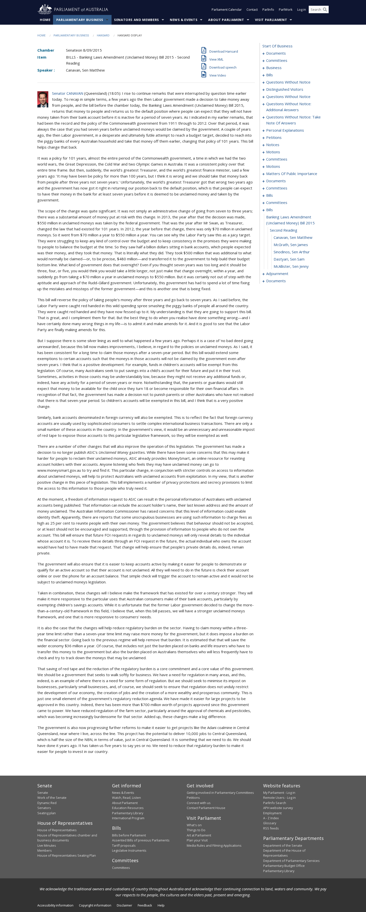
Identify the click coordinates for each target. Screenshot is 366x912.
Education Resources (128, 808)
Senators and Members (136, 19)
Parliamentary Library (127, 813)
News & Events (183, 19)
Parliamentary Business (79, 19)
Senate (42, 792)
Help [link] (161, 905)
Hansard (103, 35)
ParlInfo (268, 9)
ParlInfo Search (274, 803)
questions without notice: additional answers (288, 106)
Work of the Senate (51, 797)
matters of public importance (291, 173)
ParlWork (286, 9)
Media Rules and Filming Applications (214, 845)
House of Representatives (57, 830)
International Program (128, 818)
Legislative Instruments (129, 850)
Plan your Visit (197, 840)
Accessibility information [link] (55, 905)
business (274, 67)
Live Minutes (46, 845)
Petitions (193, 797)
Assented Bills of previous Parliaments (141, 840)
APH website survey (278, 808)
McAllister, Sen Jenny (291, 266)
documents (276, 53)
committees (276, 60)
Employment (272, 813)
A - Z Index (271, 818)
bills (269, 74)
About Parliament (226, 19)
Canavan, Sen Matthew (293, 237)
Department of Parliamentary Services (291, 860)
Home (45, 19)
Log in (301, 9)
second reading (283, 230)
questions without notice (288, 82)
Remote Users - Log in (279, 797)
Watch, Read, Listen (126, 797)
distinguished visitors (284, 89)
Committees (121, 867)
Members (44, 850)
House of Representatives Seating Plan (66, 855)
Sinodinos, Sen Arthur (292, 251)
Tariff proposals (124, 845)
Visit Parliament (271, 19)
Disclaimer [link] (124, 905)
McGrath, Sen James (291, 244)
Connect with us (199, 803)
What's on (194, 825)
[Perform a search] (325, 9)
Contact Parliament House (206, 808)
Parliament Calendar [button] (227, 9)
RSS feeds (271, 828)
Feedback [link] (145, 905)
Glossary (269, 823)
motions (273, 151)
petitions (274, 137)
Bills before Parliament (129, 835)
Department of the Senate (282, 845)
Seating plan (46, 813)
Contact (252, 9)
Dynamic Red (47, 803)
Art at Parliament (199, 835)
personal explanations (285, 130)
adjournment (277, 273)
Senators (44, 808)
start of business (277, 45)
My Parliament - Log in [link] (279, 792)
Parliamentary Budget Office (284, 865)
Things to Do (196, 830)
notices (272, 144)
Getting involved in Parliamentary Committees (220, 792)
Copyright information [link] (95, 905)
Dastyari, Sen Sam (289, 259)
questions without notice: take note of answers (293, 119)
